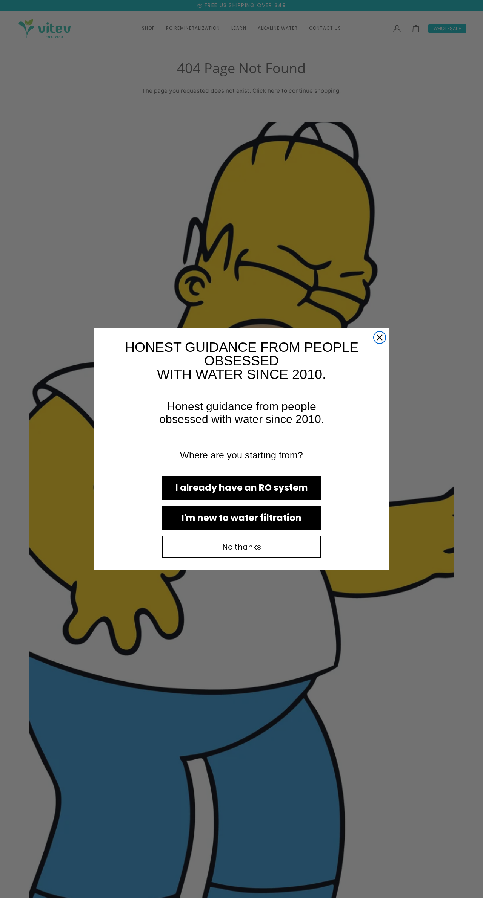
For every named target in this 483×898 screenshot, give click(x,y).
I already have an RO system (241, 487)
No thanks (241, 547)
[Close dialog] (380, 337)
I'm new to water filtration (241, 518)
